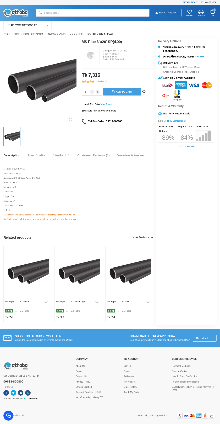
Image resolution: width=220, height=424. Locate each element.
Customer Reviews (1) (93, 155)
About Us (80, 366)
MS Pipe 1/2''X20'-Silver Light (70, 301)
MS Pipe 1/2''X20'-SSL (118, 301)
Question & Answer (131, 155)
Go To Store (186, 146)
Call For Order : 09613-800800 (105, 121)
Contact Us (81, 376)
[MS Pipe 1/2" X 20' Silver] (27, 272)
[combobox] (93, 13)
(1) (16, 311)
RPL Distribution (118, 59)
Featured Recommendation (185, 381)
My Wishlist (129, 381)
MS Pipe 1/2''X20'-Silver (17, 301)
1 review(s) (101, 81)
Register (172, 13)
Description (11, 155)
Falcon (113, 56)
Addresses (129, 376)
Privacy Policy (83, 381)
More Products (141, 237)
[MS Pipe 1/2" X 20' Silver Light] (78, 272)
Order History (130, 387)
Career (79, 371)
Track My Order (131, 392)
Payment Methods (181, 366)
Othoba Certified (84, 387)
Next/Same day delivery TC (89, 397)
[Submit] (40, 13)
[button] (27, 25)
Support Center (179, 371)
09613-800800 (13, 381)
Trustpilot (32, 398)
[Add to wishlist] (46, 302)
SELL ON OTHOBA (208, 2)
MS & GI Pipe (120, 50)
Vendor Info (61, 155)
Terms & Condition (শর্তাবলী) (88, 392)
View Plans (106, 104)
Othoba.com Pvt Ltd (13, 415)
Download (202, 338)
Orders (127, 371)
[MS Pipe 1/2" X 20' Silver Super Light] (129, 272)
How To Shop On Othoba (184, 376)
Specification (37, 155)
